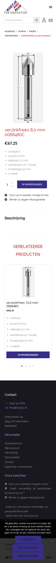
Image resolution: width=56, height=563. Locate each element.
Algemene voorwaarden (18, 466)
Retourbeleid (12, 457)
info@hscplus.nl (18, 407)
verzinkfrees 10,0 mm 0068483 (22, 304)
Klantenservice (13, 443)
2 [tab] (26, 367)
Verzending (11, 452)
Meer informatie (28, 556)
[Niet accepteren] (52, 541)
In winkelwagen (32, 184)
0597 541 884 (17, 403)
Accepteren (28, 539)
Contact (9, 462)
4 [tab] (34, 367)
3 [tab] (30, 367)
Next (49, 312)
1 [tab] (22, 367)
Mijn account (12, 448)
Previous (7, 312)
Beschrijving (15, 218)
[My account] (44, 20)
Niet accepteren (28, 548)
